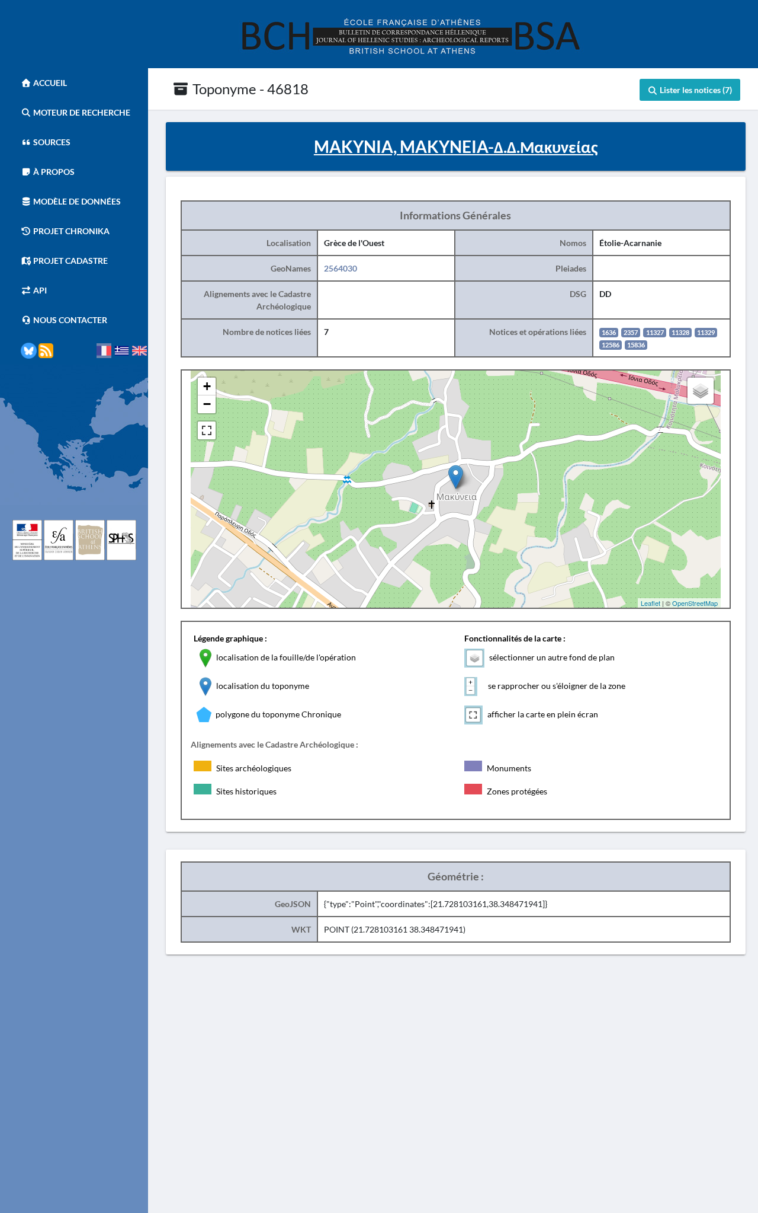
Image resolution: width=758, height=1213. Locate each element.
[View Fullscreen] (207, 430)
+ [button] (207, 386)
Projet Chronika (70, 231)
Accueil (49, 83)
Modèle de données (76, 201)
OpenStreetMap (695, 603)
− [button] (207, 404)
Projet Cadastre (69, 261)
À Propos (53, 172)
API (39, 290)
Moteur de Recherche (80, 112)
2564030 (340, 268)
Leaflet (650, 603)
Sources (50, 142)
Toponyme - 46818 (249, 88)
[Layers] (701, 391)
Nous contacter (69, 320)
